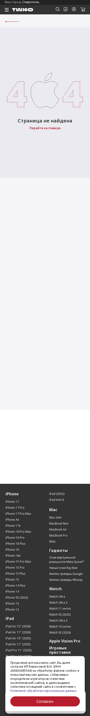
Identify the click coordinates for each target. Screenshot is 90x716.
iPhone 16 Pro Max (18, 532)
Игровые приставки (60, 650)
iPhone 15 (12, 579)
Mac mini (55, 517)
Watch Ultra (57, 597)
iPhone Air (12, 520)
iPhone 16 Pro (15, 538)
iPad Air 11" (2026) (18, 632)
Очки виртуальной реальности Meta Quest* (66, 559)
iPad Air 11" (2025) (18, 644)
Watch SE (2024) (60, 632)
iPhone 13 (12, 603)
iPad (10, 618)
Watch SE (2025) (60, 614)
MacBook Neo (59, 523)
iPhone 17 (12, 502)
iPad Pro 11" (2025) (18, 650)
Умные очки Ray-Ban (63, 568)
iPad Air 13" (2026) (18, 626)
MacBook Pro (58, 535)
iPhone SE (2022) (17, 597)
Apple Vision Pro (64, 641)
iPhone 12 (12, 609)
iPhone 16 (12, 550)
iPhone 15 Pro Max (18, 562)
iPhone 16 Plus (15, 544)
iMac (52, 541)
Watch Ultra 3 (58, 603)
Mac (53, 509)
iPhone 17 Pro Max (18, 514)
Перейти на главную (45, 128)
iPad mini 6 (56, 500)
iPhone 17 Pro (15, 508)
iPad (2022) (56, 494)
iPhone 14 (12, 591)
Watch (55, 588)
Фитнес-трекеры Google (66, 574)
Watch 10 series (60, 626)
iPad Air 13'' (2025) (18, 638)
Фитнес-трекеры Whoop (66, 580)
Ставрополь (30, 2)
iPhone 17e (13, 526)
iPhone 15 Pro (15, 568)
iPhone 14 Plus (15, 585)
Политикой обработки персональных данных (43, 691)
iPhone (12, 494)
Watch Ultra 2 (58, 620)
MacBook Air (58, 529)
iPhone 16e (13, 556)
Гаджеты (58, 550)
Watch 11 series (60, 608)
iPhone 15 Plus (15, 574)
